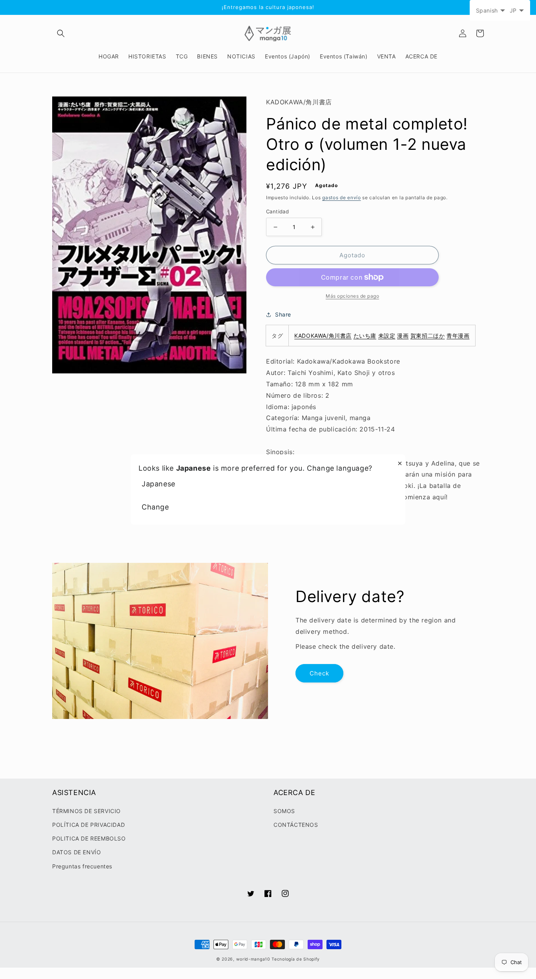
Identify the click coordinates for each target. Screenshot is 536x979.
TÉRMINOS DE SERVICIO (86, 811)
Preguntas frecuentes (82, 866)
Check (319, 673)
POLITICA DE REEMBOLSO (89, 838)
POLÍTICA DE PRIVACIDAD (88, 824)
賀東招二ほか (427, 335)
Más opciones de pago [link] (352, 296)
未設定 (387, 335)
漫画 (402, 335)
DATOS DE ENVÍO (76, 852)
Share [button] (283, 314)
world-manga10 (253, 959)
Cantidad (277, 211)
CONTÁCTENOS (295, 824)
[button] (60, 33)
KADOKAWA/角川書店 (323, 335)
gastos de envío (341, 197)
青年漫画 (458, 335)
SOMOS (284, 811)
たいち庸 (365, 335)
